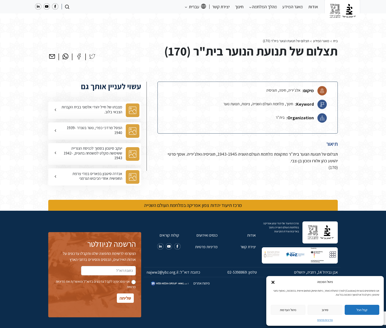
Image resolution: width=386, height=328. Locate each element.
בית (335, 41)
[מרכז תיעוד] (342, 6)
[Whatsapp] (65, 56)
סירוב (325, 310)
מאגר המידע (292, 7)
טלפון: (242, 272)
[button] (273, 282)
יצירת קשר (221, 7)
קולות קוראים (169, 235)
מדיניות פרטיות (325, 320)
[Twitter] (92, 56)
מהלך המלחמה (264, 7)
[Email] (52, 56)
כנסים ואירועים (206, 235)
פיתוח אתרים (201, 283)
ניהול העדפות (288, 310)
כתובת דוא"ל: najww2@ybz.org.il (173, 272)
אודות (313, 7)
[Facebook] (79, 56)
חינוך (239, 7)
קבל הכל (362, 310)
